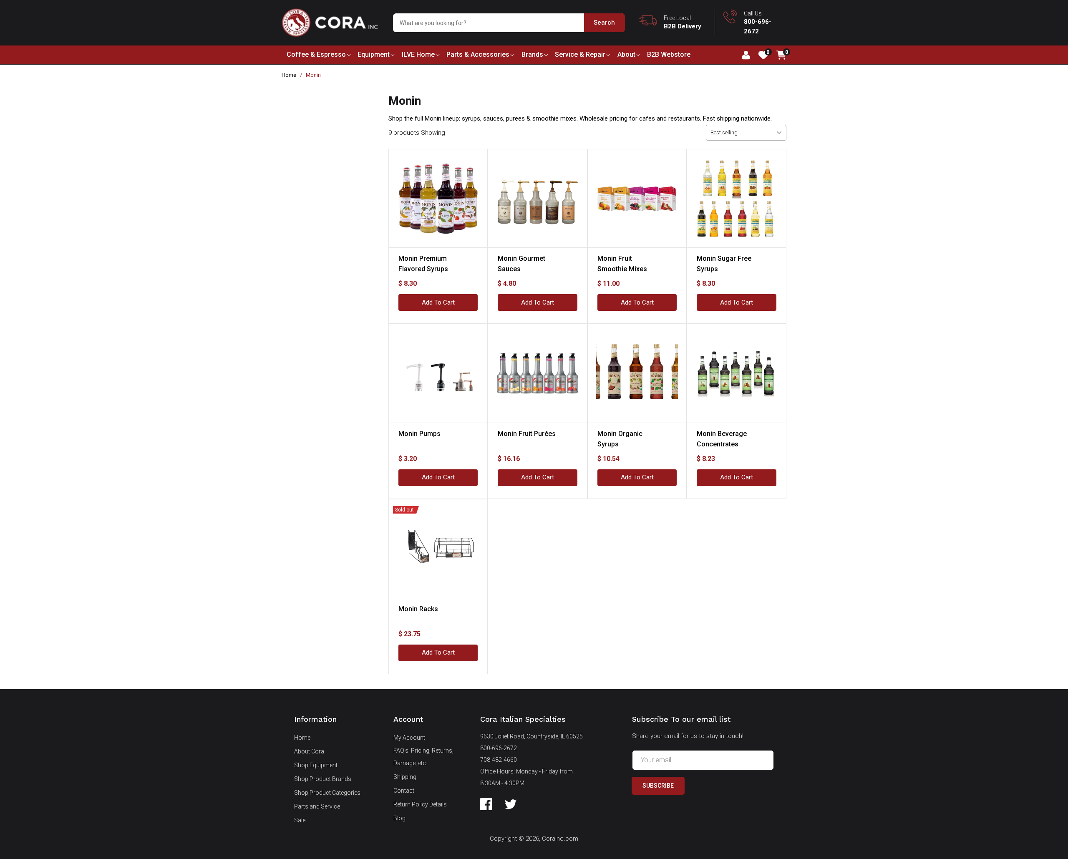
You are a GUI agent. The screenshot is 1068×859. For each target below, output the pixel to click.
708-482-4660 (498, 759)
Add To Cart (438, 302)
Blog (399, 818)
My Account (409, 737)
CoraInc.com (560, 838)
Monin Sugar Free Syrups (724, 263)
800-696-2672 (498, 748)
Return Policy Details (420, 804)
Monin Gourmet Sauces (521, 263)
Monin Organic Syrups (619, 439)
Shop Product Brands (322, 779)
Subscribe (658, 785)
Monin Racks (418, 609)
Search (604, 22)
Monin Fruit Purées (527, 434)
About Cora (309, 751)
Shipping (404, 776)
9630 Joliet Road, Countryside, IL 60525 (531, 736)
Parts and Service (317, 806)
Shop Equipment (316, 765)
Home (289, 75)
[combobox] (509, 22)
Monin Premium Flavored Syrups (423, 263)
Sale (299, 820)
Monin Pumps (419, 434)
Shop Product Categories (327, 792)
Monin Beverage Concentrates (722, 439)
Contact (403, 790)
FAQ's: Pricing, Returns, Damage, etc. (423, 756)
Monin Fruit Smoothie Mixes (622, 263)
